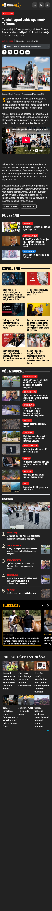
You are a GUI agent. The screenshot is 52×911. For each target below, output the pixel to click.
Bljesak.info (20, 41)
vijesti (4, 41)
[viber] (21, 52)
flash (11, 41)
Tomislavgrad (28, 206)
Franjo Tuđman (10, 206)
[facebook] (4, 52)
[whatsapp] (16, 52)
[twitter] (10, 52)
